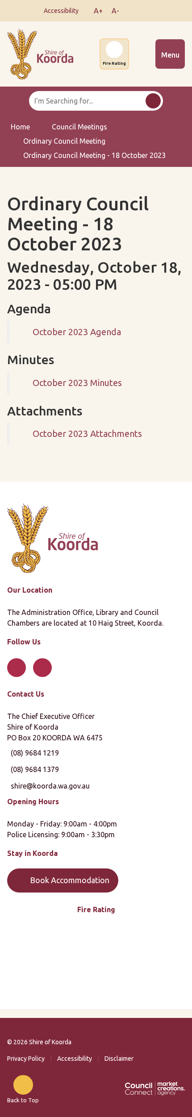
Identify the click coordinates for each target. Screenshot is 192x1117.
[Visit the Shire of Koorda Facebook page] (132, 10)
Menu (170, 55)
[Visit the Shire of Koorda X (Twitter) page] (145, 10)
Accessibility (74, 1058)
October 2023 (87, 433)
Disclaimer (119, 1058)
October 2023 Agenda (77, 332)
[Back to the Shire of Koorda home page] (40, 53)
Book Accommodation (69, 880)
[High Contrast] (85, 11)
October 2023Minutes (77, 383)
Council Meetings (79, 127)
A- (115, 11)
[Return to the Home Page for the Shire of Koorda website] (52, 537)
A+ (98, 11)
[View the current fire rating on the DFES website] (96, 963)
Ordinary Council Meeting (64, 141)
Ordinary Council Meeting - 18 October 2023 (94, 155)
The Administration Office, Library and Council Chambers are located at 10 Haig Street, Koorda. (85, 617)
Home (20, 127)
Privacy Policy (26, 1058)
